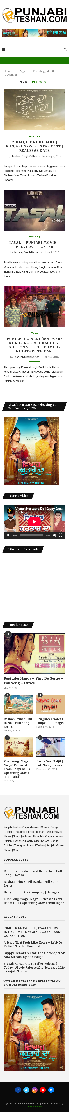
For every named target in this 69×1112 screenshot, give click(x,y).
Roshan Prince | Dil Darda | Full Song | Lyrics (18, 722)
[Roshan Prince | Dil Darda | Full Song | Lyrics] (18, 704)
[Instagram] (35, 1090)
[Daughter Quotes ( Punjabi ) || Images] (50, 704)
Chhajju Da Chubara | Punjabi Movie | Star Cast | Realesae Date (34, 146)
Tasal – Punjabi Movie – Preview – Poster (34, 244)
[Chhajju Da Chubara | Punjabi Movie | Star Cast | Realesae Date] (34, 109)
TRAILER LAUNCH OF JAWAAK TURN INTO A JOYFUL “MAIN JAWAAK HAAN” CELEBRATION (33, 931)
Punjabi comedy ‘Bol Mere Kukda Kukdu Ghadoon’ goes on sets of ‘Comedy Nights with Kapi (35, 345)
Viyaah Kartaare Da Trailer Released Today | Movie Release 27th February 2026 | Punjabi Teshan (34, 967)
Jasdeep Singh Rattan (24, 156)
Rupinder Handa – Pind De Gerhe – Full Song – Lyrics (33, 680)
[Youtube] (43, 1090)
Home (7, 71)
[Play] (8, 535)
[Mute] (54, 535)
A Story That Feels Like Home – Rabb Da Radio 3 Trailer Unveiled (33, 944)
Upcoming (34, 136)
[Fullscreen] (60, 535)
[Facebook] (18, 1090)
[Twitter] (26, 1090)
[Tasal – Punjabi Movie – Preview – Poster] (34, 210)
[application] (34, 522)
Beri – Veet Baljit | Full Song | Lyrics (49, 763)
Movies (34, 333)
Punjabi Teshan (34, 1106)
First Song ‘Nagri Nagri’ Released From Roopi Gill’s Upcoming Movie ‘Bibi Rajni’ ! (17, 769)
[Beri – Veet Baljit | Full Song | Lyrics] (50, 747)
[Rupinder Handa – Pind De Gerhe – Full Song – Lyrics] (34, 653)
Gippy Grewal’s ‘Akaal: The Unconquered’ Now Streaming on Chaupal (34, 955)
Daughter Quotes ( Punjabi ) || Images (50, 721)
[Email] (51, 1090)
